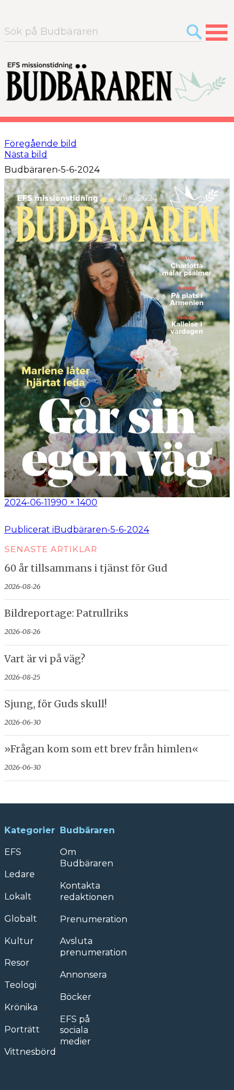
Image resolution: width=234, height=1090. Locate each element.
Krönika (21, 1007)
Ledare (19, 874)
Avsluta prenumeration (93, 947)
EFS (12, 852)
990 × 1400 (74, 502)
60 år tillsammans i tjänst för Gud (85, 568)
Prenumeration (93, 919)
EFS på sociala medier (75, 1030)
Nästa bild (25, 154)
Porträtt (22, 1029)
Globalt (20, 919)
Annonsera (83, 974)
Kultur (19, 941)
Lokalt (18, 896)
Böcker (75, 997)
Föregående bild (40, 143)
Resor (16, 963)
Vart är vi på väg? (44, 659)
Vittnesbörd (30, 1052)
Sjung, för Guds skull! (55, 704)
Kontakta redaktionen (87, 891)
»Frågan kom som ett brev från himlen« (101, 749)
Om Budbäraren (86, 858)
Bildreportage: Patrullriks (66, 613)
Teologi (20, 985)
